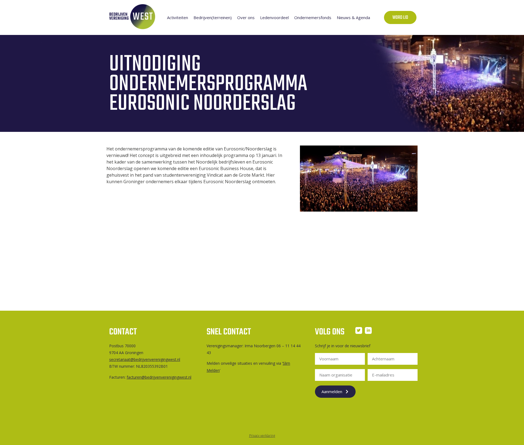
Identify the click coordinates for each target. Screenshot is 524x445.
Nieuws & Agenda (353, 17)
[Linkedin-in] (368, 330)
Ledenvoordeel (274, 17)
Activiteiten (177, 17)
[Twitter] (358, 330)
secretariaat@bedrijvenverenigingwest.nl (144, 359)
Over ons (246, 17)
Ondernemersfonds (312, 17)
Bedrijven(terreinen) (212, 17)
